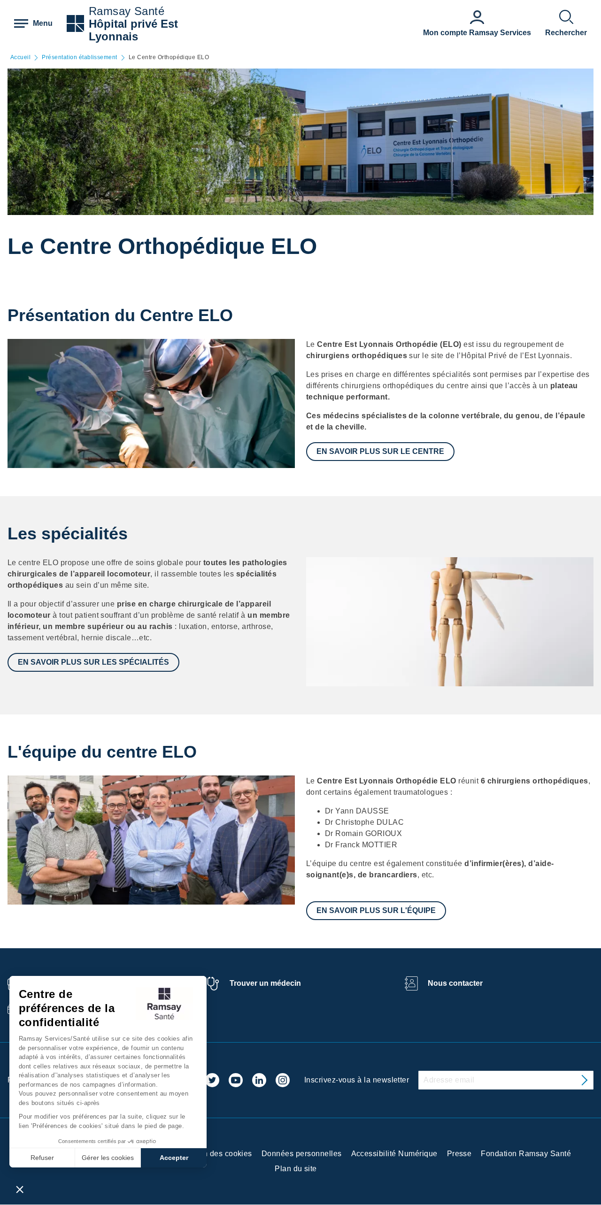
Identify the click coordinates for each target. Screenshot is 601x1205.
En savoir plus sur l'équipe (376, 910)
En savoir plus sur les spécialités (93, 662)
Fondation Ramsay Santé (526, 1154)
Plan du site (296, 1169)
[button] (19, 1189)
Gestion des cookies (216, 1154)
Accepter (174, 1157)
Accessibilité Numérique (394, 1154)
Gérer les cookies (108, 1157)
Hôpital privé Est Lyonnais (133, 30)
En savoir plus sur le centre (380, 451)
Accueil (20, 57)
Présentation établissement (79, 57)
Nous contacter (455, 983)
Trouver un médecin (265, 983)
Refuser (42, 1157)
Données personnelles (302, 1154)
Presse (459, 1154)
